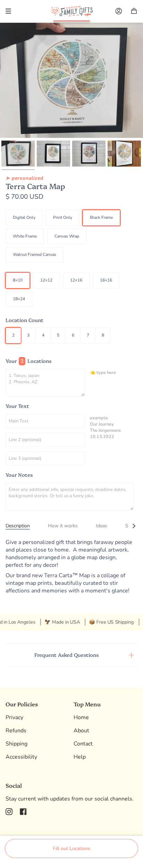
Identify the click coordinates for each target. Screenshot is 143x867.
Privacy (14, 717)
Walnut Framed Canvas (34, 254)
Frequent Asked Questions (66, 654)
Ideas (101, 525)
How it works (63, 525)
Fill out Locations (71, 848)
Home (81, 717)
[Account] (118, 11)
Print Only (62, 217)
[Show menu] (11, 11)
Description (18, 525)
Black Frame (101, 217)
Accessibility (21, 757)
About (81, 730)
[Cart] (134, 11)
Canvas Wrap (66, 236)
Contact (83, 744)
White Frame (25, 236)
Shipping (16, 744)
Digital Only (24, 217)
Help (80, 757)
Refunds (16, 730)
